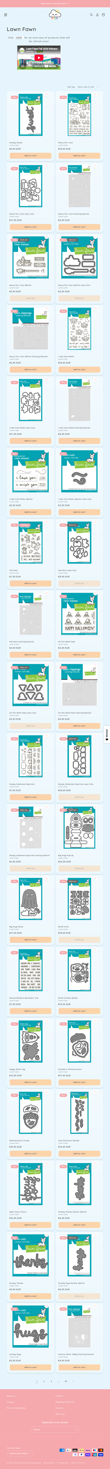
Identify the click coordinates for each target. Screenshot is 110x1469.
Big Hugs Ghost (16, 927)
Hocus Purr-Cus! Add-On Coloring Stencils (28, 356)
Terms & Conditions (16, 1408)
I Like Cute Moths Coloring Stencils (74, 428)
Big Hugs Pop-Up (66, 855)
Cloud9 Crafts (18, 1463)
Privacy (10, 1402)
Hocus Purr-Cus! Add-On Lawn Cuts (74, 285)
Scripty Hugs (15, 1354)
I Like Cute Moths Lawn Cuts (22, 428)
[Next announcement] (105, 4)
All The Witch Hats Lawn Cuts (22, 713)
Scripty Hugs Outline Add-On (71, 1283)
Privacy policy (63, 1463)
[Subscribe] (76, 1429)
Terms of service (77, 1463)
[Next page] (73, 1381)
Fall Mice (13, 570)
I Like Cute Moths (66, 356)
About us (11, 1396)
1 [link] (36, 1381)
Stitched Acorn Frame (19, 1140)
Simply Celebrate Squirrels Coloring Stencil (29, 855)
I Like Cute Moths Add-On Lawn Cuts (74, 499)
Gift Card (60, 1414)
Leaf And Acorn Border (69, 1140)
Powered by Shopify (33, 1463)
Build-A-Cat (63, 927)
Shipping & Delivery (65, 1402)
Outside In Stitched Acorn (70, 1069)
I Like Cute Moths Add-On (21, 499)
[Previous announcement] (5, 4)
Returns (59, 1408)
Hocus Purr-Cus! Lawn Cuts (21, 214)
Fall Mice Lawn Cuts (67, 570)
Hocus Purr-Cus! (65, 143)
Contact (59, 1396)
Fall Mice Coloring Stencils (21, 642)
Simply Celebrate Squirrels (21, 784)
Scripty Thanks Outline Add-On (72, 1212)
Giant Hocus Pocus (17, 1212)
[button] (6, 15)
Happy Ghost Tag (17, 1069)
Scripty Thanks (16, 1283)
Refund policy (48, 1463)
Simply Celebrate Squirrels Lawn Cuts (75, 784)
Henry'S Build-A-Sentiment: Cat (23, 998)
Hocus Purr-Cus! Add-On (20, 285)
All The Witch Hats (66, 642)
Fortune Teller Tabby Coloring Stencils (76, 1354)
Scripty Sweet (15, 143)
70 (66, 1381)
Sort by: (71, 87)
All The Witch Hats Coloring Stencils (74, 713)
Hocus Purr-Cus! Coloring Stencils (73, 214)
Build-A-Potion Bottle (68, 998)
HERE (19, 37)
